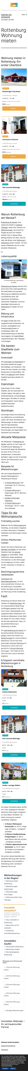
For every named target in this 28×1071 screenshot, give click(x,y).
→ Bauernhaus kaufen (12, 949)
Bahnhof (12, 375)
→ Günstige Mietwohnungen (14, 1010)
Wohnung (16, 447)
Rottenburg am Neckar (9, 222)
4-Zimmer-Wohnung (12, 503)
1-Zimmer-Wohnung (16, 648)
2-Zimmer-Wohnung (12, 483)
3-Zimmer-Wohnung (12, 490)
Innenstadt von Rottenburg (13, 362)
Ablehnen (13, 1068)
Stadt (6, 321)
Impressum (4, 1049)
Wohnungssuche (20, 525)
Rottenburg (5, 307)
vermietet (14, 204)
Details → (14, 108)
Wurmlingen (7, 410)
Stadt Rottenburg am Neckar (13, 630)
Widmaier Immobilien (8, 549)
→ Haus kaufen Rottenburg (13, 947)
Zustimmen (5, 1068)
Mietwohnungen (7, 230)
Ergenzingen (7, 384)
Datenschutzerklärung (8, 1046)
